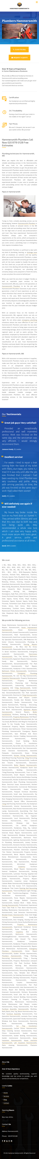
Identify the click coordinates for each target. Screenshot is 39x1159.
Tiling (27, 758)
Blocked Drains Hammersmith (13, 915)
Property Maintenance (21, 717)
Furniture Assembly (13, 1014)
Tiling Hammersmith (22, 688)
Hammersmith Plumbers (26, 223)
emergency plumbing (29, 320)
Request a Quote (20, 57)
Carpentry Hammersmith (11, 678)
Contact (6, 1103)
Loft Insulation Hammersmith (25, 1043)
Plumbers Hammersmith (11, 956)
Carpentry (5, 688)
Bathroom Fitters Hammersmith (14, 671)
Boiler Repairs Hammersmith (25, 765)
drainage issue (32, 252)
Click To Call (20, 49)
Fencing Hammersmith (10, 905)
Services (6, 1096)
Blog (5, 1100)
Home (6, 1093)
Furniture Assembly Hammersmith (15, 1009)
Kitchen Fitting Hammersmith (25, 755)
